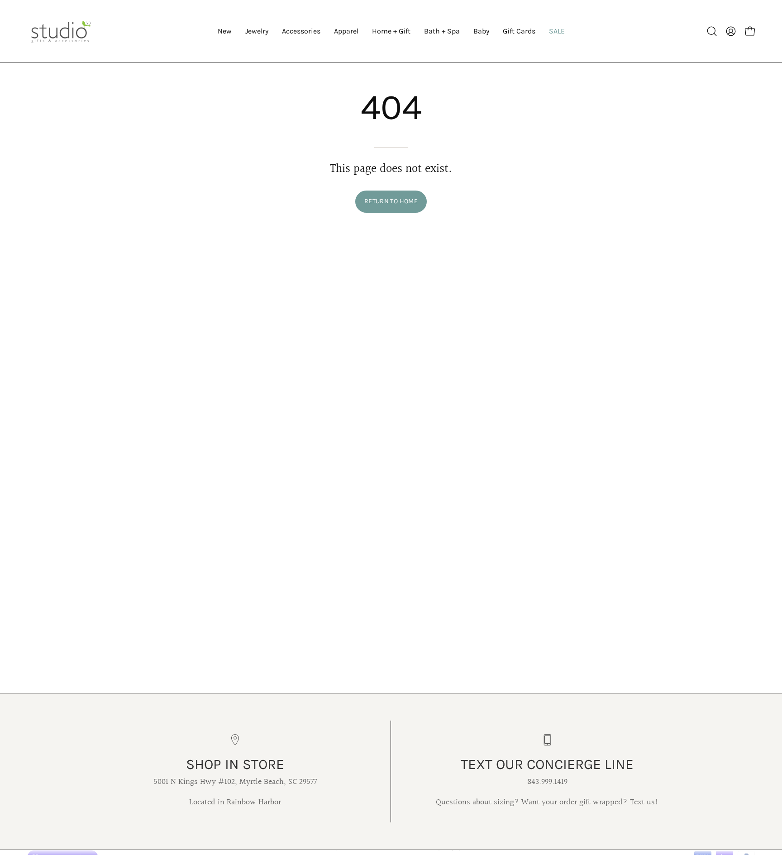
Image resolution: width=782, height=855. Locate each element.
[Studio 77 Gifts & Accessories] (61, 31)
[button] (256, 31)
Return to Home (391, 201)
